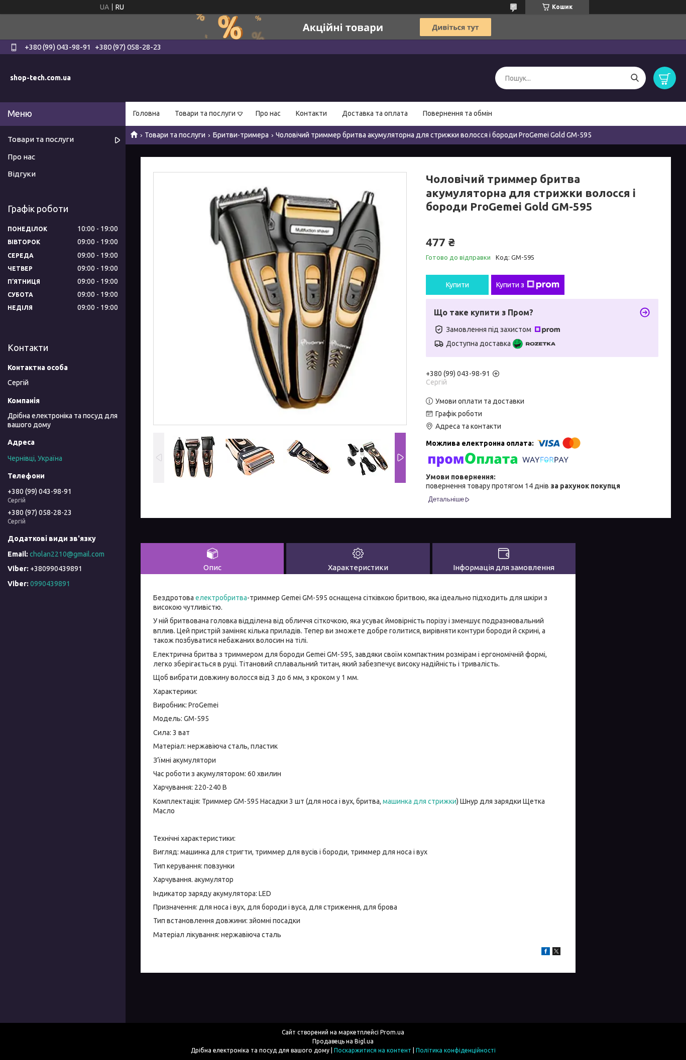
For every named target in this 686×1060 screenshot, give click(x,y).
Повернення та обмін (457, 113)
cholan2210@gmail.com (67, 554)
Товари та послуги (205, 113)
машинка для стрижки (419, 801)
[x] (556, 953)
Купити (457, 285)
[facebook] (545, 953)
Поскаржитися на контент (372, 1050)
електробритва (221, 598)
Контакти (311, 113)
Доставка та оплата (375, 113)
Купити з (510, 285)
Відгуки (22, 173)
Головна (146, 113)
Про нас (268, 113)
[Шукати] (634, 78)
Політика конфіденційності (456, 1050)
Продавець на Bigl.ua (343, 1041)
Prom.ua (392, 1032)
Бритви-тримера (241, 135)
